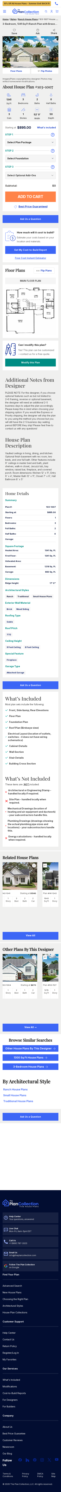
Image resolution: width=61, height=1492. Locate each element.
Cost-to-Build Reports (14, 1393)
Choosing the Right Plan (15, 1299)
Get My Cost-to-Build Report (30, 249)
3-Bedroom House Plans (28, 1066)
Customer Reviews (13, 1440)
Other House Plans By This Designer (28, 1048)
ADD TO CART (30, 196)
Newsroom (8, 1446)
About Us (7, 1426)
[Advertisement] (30, 1157)
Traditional (23, 596)
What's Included (11, 1379)
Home (6, 19)
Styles (13, 19)
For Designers (10, 1399)
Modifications (10, 1386)
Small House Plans (42, 596)
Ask (38, 33)
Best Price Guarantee (14, 1433)
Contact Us (8, 1339)
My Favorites (9, 1359)
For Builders (9, 1406)
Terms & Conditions (8, 1475)
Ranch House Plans (28, 19)
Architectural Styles (13, 1305)
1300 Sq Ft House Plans (28, 1057)
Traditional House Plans (18, 1101)
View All (29, 1027)
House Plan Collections (15, 1312)
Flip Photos (46, 71)
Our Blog (7, 1453)
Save (14, 33)
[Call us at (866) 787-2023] (56, 4)
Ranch (10, 596)
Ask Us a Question (30, 219)
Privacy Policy (25, 1475)
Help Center (9, 1332)
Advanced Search (12, 1285)
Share (54, 33)
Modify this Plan (30, 362)
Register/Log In (11, 1352)
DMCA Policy (40, 1475)
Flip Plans (46, 270)
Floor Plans (16, 71)
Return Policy (10, 1346)
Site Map (53, 1475)
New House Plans (12, 1292)
